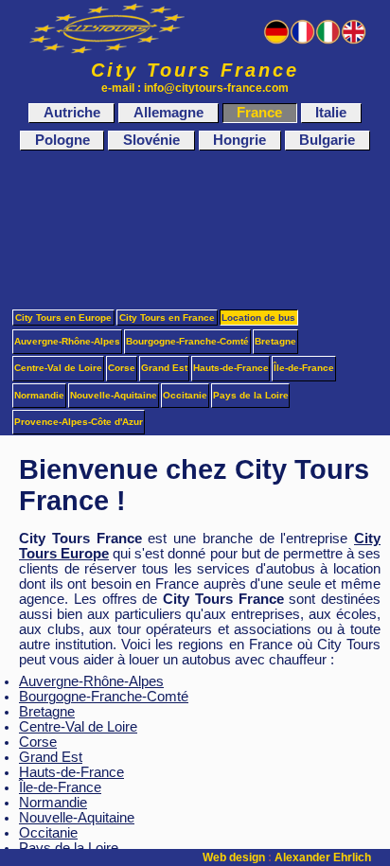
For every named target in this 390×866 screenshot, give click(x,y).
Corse (38, 742)
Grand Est (50, 757)
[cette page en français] (302, 40)
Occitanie (48, 832)
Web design (234, 857)
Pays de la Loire (251, 395)
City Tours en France (167, 317)
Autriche (72, 112)
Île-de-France (60, 787)
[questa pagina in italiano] (328, 40)
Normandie (53, 802)
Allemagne (168, 112)
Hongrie (239, 141)
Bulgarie (327, 141)
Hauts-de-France (71, 772)
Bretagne (47, 711)
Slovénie (151, 141)
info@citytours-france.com (216, 88)
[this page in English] (353, 40)
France (259, 112)
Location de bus (258, 317)
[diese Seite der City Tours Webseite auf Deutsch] (276, 40)
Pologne (62, 141)
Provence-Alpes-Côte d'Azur (78, 421)
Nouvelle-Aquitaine (76, 817)
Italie (330, 112)
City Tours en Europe (63, 317)
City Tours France (195, 70)
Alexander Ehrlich (323, 857)
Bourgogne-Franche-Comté (103, 696)
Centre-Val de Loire (78, 726)
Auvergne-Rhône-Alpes (91, 681)
